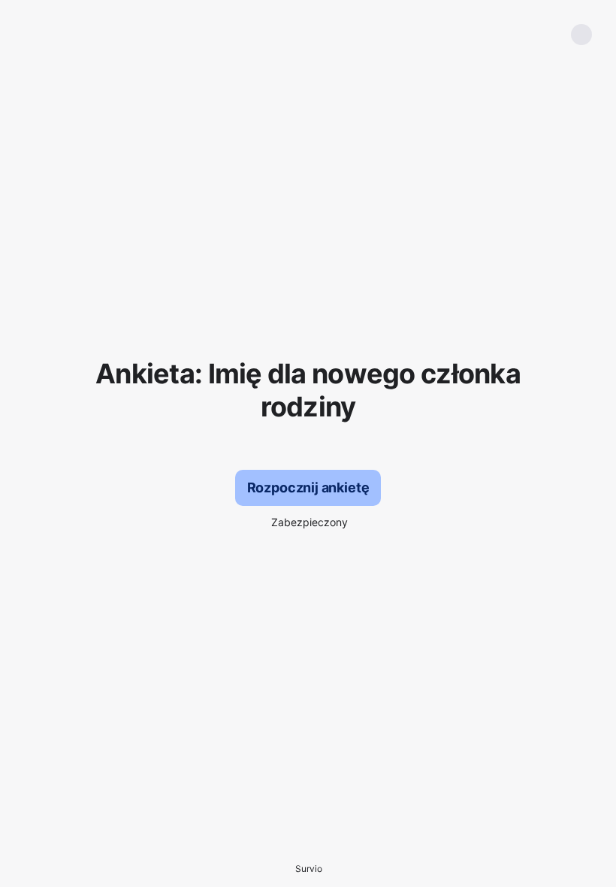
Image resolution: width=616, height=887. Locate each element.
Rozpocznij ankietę (308, 487)
